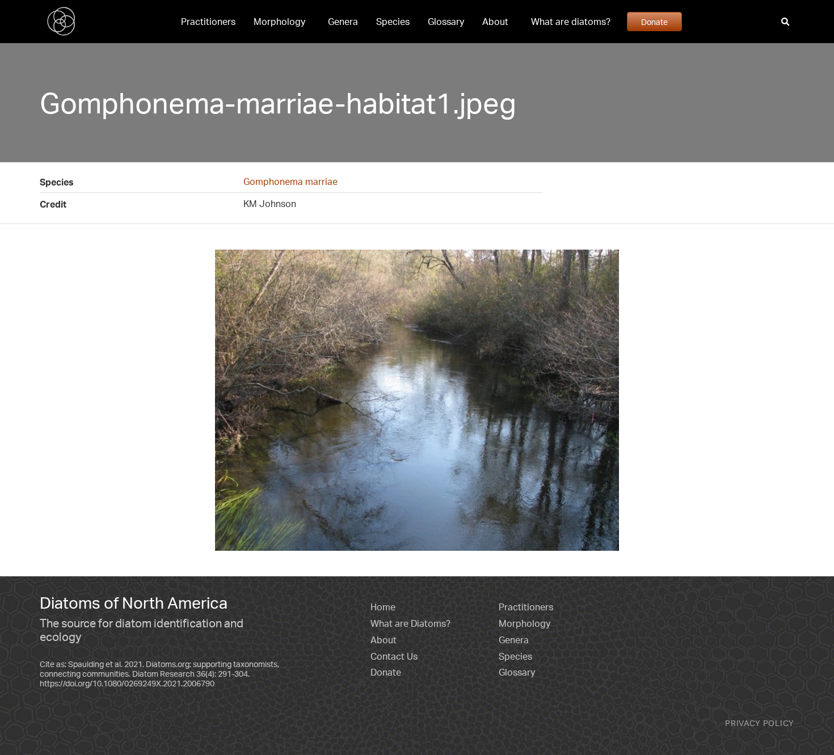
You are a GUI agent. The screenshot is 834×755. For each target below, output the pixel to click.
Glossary (446, 21)
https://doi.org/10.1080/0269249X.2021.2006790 (127, 683)
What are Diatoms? (410, 623)
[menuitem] (208, 21)
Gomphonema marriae (290, 181)
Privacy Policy (759, 723)
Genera (343, 21)
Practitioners (208, 21)
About (495, 21)
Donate (654, 21)
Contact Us (394, 656)
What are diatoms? (570, 21)
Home (382, 607)
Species (393, 21)
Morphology (279, 21)
